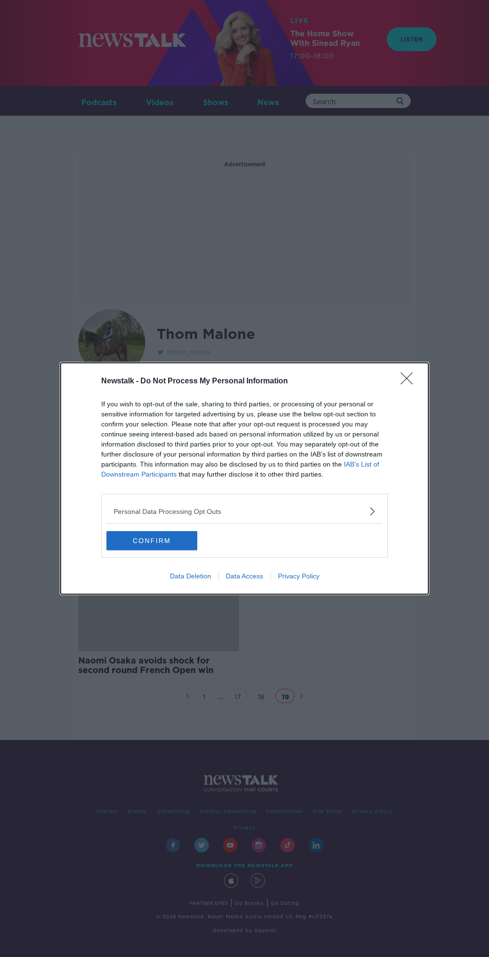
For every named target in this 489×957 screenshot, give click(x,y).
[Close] (410, 381)
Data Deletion (190, 576)
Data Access (244, 576)
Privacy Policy (298, 576)
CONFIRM (152, 540)
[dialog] (244, 478)
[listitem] (244, 511)
